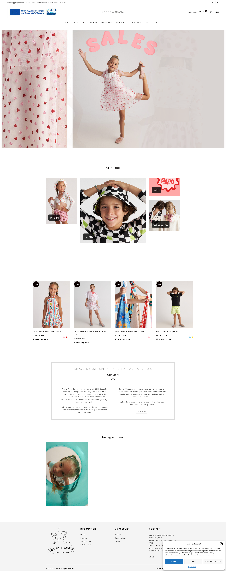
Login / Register (193, 12)
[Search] (200, 12)
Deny (193, 561)
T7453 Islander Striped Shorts (169, 331)
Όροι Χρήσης (192, 567)
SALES (148, 22)
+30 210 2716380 (158, 546)
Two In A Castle (54, 568)
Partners (83, 538)
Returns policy (85, 545)
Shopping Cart (120, 538)
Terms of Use (85, 541)
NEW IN (67, 22)
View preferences (213, 561)
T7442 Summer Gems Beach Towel (130, 331)
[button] (221, 544)
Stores (82, 534)
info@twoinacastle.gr (161, 548)
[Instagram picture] (102, 453)
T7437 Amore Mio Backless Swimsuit (48, 331)
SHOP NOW (141, 412)
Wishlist (118, 541)
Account (118, 534)
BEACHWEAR (136, 22)
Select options (41, 339)
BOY (84, 22)
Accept (174, 561)
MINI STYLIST (122, 22)
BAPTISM (93, 22)
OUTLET (158, 22)
